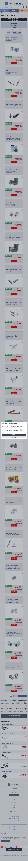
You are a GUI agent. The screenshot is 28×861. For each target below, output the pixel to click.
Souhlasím (14, 434)
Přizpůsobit (14, 437)
